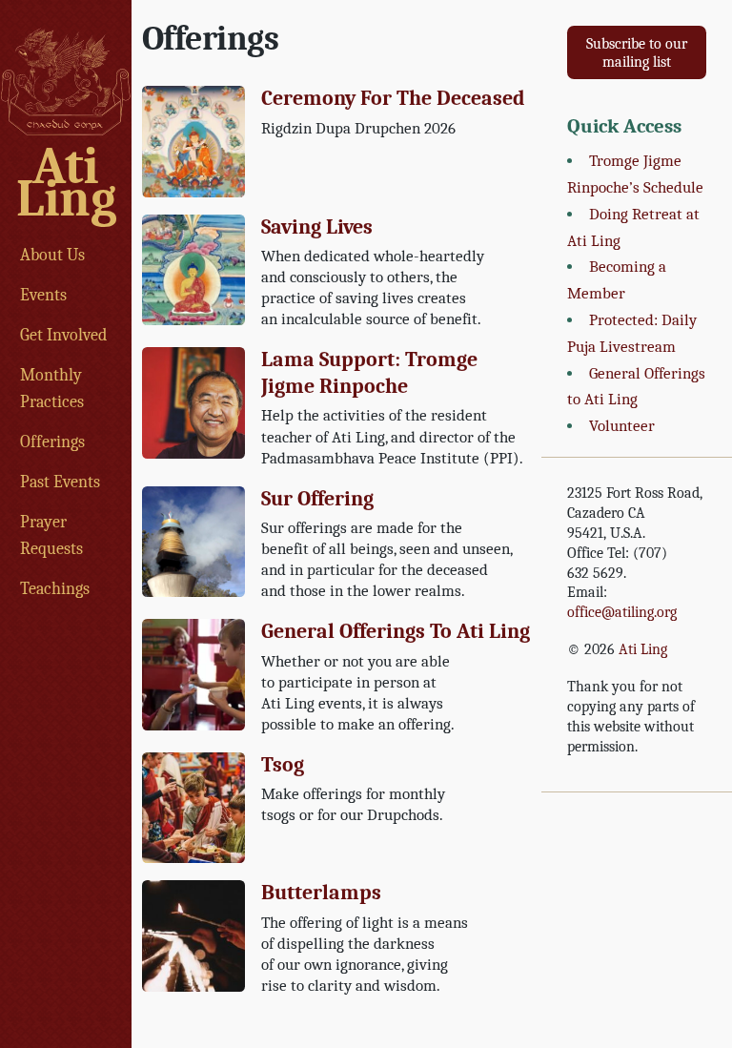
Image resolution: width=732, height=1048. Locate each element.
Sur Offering (317, 498)
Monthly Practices (52, 388)
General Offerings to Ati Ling (395, 631)
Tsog (282, 764)
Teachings (55, 588)
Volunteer (622, 426)
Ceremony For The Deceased (393, 98)
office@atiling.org (622, 612)
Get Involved (63, 334)
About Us (52, 254)
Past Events (60, 481)
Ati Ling (65, 182)
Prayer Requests (51, 535)
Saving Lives (317, 227)
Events (43, 294)
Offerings (52, 441)
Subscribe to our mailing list (636, 52)
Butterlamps (321, 892)
